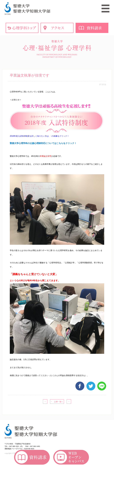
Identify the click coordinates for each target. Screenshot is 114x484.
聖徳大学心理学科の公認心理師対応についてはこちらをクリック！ (43, 143)
